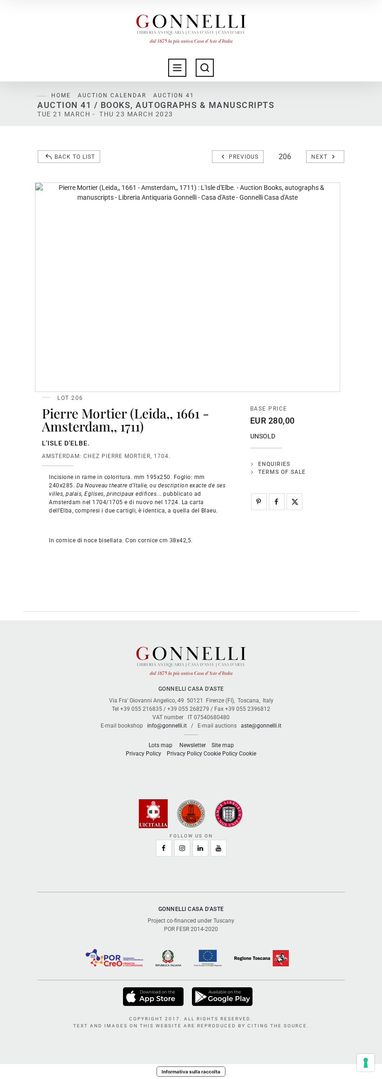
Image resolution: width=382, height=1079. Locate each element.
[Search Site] (205, 68)
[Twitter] (294, 501)
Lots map (160, 745)
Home (61, 95)
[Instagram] (182, 848)
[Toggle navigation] (177, 68)
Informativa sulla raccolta (191, 1071)
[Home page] (191, 27)
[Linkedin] (200, 848)
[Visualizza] (154, 996)
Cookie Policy (221, 753)
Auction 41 (173, 95)
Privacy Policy (143, 753)
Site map (222, 745)
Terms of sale (282, 472)
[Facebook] (277, 501)
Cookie (247, 753)
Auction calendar (112, 95)
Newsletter (192, 745)
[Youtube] (218, 848)
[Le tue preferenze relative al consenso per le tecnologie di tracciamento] (366, 1063)
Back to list (75, 157)
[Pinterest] (259, 501)
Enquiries (274, 464)
